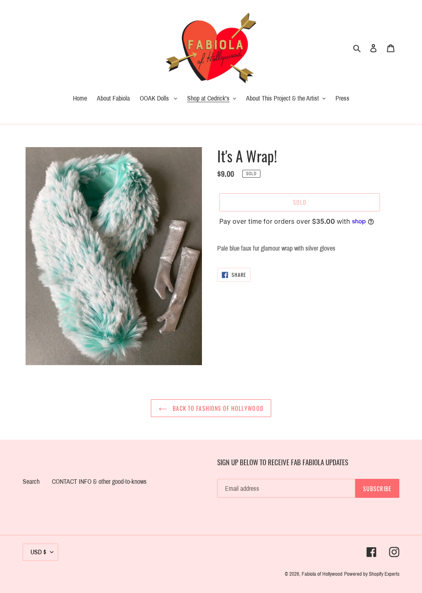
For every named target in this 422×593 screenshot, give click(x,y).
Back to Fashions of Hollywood (217, 408)
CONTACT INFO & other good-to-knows (99, 481)
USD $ (38, 551)
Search (31, 481)
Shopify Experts (384, 574)
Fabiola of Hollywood (322, 574)
